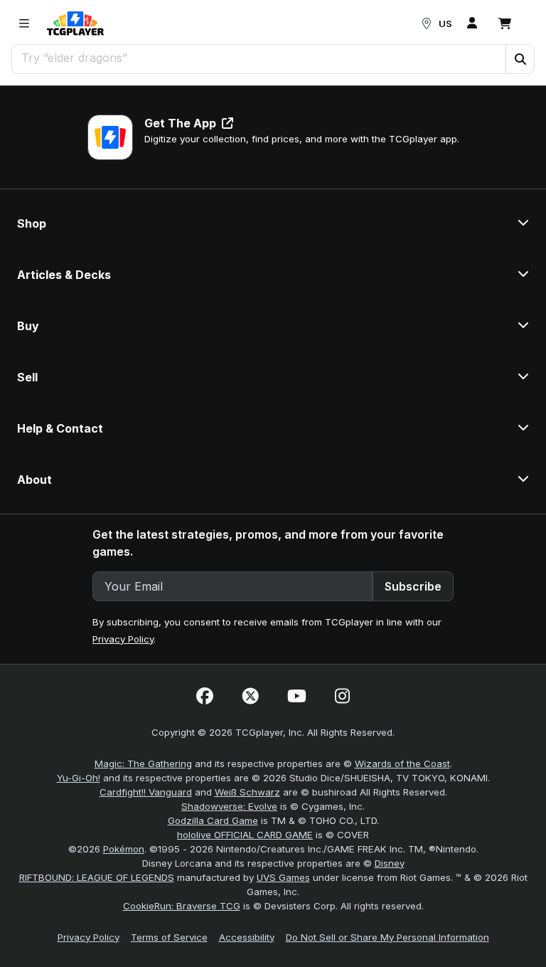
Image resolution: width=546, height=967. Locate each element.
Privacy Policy (123, 639)
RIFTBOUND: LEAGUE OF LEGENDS (96, 877)
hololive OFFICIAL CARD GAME (245, 834)
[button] (519, 59)
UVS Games (283, 877)
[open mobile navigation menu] (24, 23)
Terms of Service (169, 937)
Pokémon (123, 849)
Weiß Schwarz (247, 792)
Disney (390, 863)
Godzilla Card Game (213, 820)
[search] (259, 57)
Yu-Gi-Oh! (78, 777)
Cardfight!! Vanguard (146, 792)
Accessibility (246, 937)
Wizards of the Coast (402, 763)
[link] (75, 23)
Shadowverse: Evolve (229, 806)
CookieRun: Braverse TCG (181, 905)
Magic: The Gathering (143, 763)
